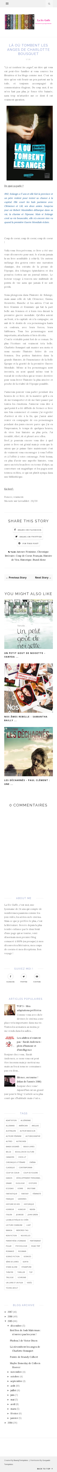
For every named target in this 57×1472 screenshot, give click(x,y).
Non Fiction (11, 1235)
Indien (32, 1209)
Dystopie (33, 1183)
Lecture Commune (14, 1225)
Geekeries (22, 1199)
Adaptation (11, 1120)
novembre (16, 1371)
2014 (10, 1422)
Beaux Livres (28, 1146)
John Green (33, 1214)
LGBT (28, 1225)
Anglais (35, 1125)
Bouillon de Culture (24, 1152)
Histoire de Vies (13, 1204)
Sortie (25, 1262)
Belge (8, 1152)
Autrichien (21, 1141)
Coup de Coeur (24, 555)
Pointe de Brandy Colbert (24, 1356)
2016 (10, 1316)
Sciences (27, 1256)
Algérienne (26, 1120)
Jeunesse (20, 1214)
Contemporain (25, 1167)
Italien (9, 1214)
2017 (10, 1311)
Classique (10, 1167)
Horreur (10, 1209)
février (14, 1413)
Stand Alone (39, 559)
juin (12, 1394)
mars (13, 1408)
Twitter (23, 982)
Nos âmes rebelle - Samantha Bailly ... (26, 718)
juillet (13, 1390)
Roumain (22, 1251)
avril (12, 1404)
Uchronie (22, 1277)
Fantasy (25, 1193)
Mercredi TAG (22, 1230)
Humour (22, 1209)
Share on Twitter (31, 537)
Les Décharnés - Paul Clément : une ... (27, 782)
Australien (11, 1131)
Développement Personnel (28, 1178)
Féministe (37, 1193)
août (12, 1385)
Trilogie (10, 1277)
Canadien (10, 1157)
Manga (9, 1230)
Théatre (9, 1272)
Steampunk (26, 1267)
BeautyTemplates (21, 1460)
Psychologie (21, 1246)
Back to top (44, 1469)
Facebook (11, 982)
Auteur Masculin (27, 1131)
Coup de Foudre (30, 1173)
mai (12, 1399)
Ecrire (20, 1188)
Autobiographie (33, 1136)
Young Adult (12, 1288)
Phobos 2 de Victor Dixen (23, 1340)
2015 (10, 1321)
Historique (26, 559)
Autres (9, 1141)
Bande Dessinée (12, 1146)
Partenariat (35, 1241)
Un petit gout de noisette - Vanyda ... (24, 655)
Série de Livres (12, 1262)
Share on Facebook (29, 530)
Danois (9, 1178)
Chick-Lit (22, 1157)
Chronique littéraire (15, 1162)
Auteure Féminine (26, 551)
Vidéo (29, 1282)
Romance (10, 1251)
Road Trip (35, 1246)
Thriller (21, 1272)
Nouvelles (25, 1235)
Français (37, 555)
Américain (23, 1125)
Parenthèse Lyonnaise (16, 1241)
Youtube (37, 982)
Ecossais (10, 1188)
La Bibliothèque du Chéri (17, 1220)
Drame (9, 1183)
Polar (8, 1246)
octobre (14, 1376)
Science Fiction (12, 1256)
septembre (16, 1381)
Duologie (20, 1183)
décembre (16, 1325)
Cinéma (32, 1162)
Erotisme (31, 1188)
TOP (31, 1272)
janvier (14, 1418)
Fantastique (11, 1193)
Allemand (10, 1125)
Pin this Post (30, 543)
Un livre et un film (14, 1282)
